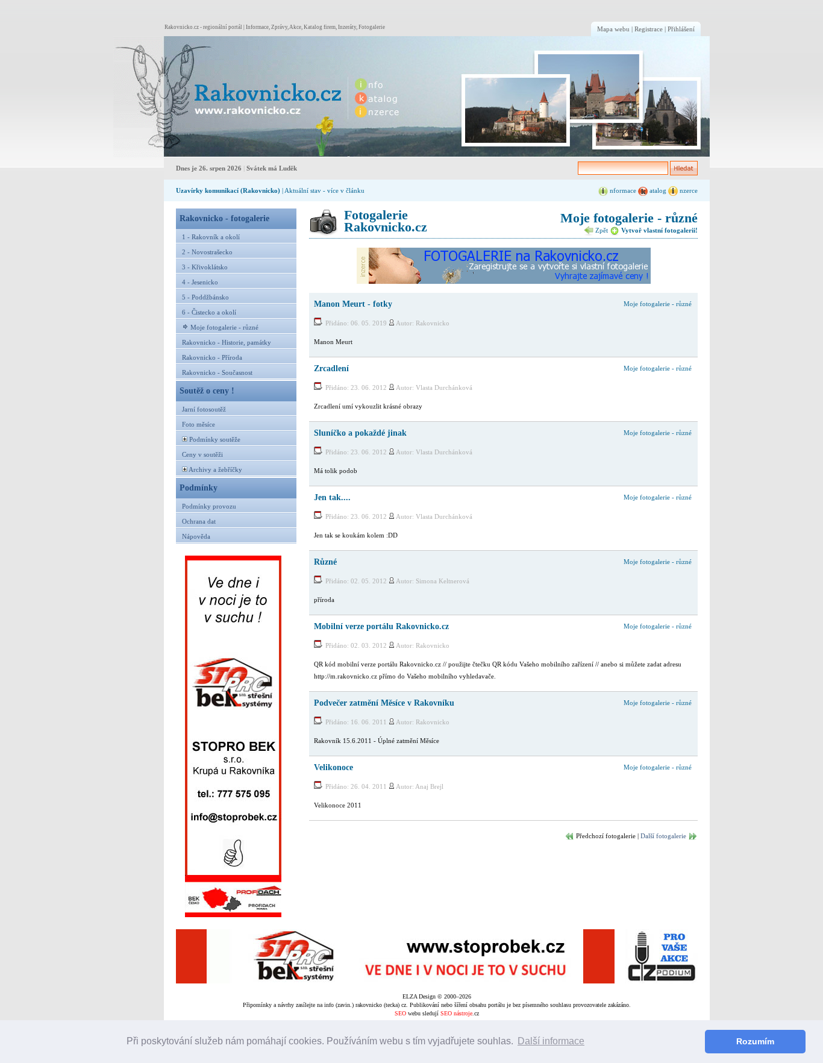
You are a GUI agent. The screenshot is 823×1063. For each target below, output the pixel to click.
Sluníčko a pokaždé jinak (360, 432)
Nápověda (196, 536)
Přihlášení (681, 29)
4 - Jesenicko (200, 282)
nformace (622, 190)
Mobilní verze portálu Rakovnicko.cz (381, 626)
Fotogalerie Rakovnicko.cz (385, 220)
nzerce (688, 190)
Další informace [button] (551, 1041)
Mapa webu (613, 29)
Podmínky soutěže (214, 439)
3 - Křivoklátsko (205, 267)
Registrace (648, 29)
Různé (325, 561)
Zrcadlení (331, 368)
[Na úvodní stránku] (228, 96)
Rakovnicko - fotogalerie (224, 218)
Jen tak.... (332, 497)
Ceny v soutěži (202, 454)
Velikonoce (333, 767)
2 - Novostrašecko (207, 252)
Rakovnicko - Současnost (217, 372)
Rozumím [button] (755, 1041)
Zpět (600, 230)
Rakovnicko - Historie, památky (226, 342)
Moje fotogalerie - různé (224, 327)
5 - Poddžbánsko (205, 297)
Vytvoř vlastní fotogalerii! (658, 230)
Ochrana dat (199, 521)
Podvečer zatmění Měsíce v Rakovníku (384, 702)
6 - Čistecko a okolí (209, 312)
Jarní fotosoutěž (204, 409)
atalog (657, 190)
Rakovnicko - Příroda (212, 357)
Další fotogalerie (663, 835)
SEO (400, 1013)
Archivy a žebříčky (215, 469)
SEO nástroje (456, 1013)
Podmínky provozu (209, 506)
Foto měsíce (198, 424)
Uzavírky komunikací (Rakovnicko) (228, 190)
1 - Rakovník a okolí (211, 236)
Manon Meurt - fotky (353, 304)
